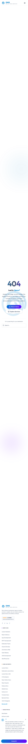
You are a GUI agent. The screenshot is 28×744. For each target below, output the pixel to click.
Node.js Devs (5, 686)
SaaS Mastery (5, 652)
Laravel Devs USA (6, 674)
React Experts (5, 683)
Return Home (15, 306)
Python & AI (5, 692)
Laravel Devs (5, 668)
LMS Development (6, 655)
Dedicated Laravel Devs (8, 671)
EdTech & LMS (5, 716)
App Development (6, 637)
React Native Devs (6, 680)
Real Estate (4, 713)
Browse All (4, 704)
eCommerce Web (6, 649)
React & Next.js (5, 634)
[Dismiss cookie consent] (25, 719)
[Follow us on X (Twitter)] (4, 623)
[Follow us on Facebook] (2, 623)
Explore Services (15, 311)
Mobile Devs (5, 689)
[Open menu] (24, 2)
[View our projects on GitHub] (9, 623)
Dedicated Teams (6, 643)
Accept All (14, 741)
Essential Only (14, 736)
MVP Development (6, 640)
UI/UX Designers (6, 700)
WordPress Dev (5, 658)
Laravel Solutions (6, 631)
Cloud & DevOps (6, 646)
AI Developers (5, 677)
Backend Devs (5, 698)
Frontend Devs (5, 695)
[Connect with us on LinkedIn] (7, 623)
